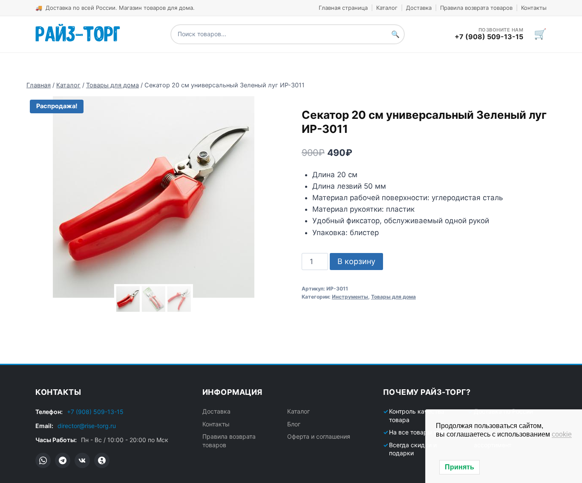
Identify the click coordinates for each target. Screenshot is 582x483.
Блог (293, 424)
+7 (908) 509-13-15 (95, 411)
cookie (562, 434)
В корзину (356, 261)
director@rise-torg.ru (87, 425)
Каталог (387, 7)
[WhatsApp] (43, 460)
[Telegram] (62, 460)
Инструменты (350, 296)
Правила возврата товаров (476, 7)
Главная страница (343, 7)
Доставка (419, 7)
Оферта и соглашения (318, 436)
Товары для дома (393, 296)
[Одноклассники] (101, 460)
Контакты (534, 7)
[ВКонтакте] (82, 460)
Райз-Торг (77, 32)
